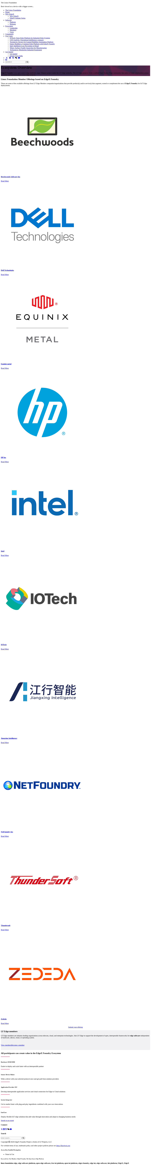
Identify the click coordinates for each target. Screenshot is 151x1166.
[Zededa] (42, 974)
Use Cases (9, 36)
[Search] (27, 62)
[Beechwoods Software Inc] (42, 131)
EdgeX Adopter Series (17, 18)
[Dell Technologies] (42, 225)
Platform (13, 22)
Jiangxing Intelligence (9, 738)
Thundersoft (5, 925)
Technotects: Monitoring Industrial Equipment (26, 50)
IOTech (4, 645)
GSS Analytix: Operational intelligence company (27, 40)
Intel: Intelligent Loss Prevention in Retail (24, 46)
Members (13, 30)
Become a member (17, 1045)
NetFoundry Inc (7, 832)
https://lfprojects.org (63, 1146)
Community (9, 34)
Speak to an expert (7, 1120)
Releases (13, 24)
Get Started (9, 52)
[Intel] (42, 506)
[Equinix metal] (42, 318)
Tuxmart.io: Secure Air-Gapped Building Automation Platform (31, 42)
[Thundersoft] (42, 880)
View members (6, 1045)
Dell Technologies (7, 270)
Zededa (4, 1019)
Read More (5, 181)
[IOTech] (42, 599)
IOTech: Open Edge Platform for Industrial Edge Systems (30, 38)
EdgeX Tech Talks (16, 56)
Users (12, 32)
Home (7, 12)
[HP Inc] (42, 412)
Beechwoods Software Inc (10, 177)
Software (8, 20)
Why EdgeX (9, 14)
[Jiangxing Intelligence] (42, 693)
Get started (13, 54)
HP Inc (3, 457)
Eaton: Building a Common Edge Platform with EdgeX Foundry (32, 44)
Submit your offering (75, 1027)
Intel (2, 551)
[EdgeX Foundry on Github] (6, 60)
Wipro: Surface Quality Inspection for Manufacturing (28, 48)
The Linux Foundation (13, 10)
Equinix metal (6, 364)
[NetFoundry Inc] (42, 786)
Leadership (13, 28)
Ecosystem (9, 26)
